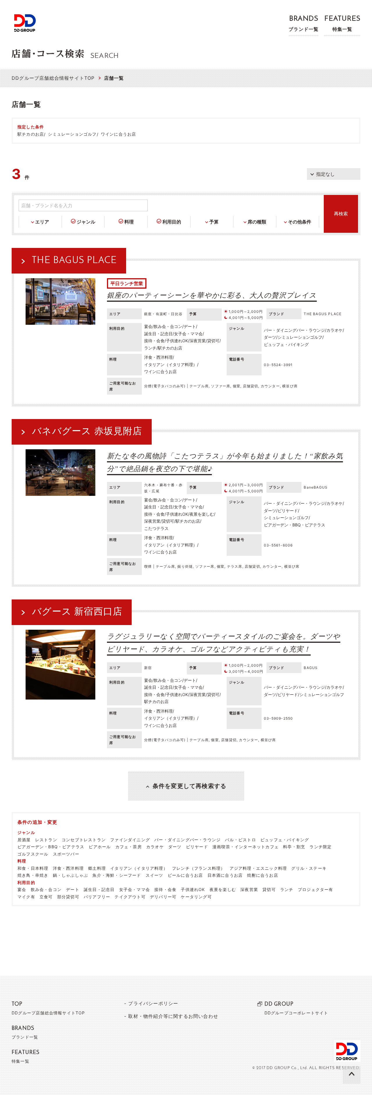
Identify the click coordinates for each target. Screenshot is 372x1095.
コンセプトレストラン (84, 839)
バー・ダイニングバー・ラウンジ (187, 839)
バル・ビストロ (240, 839)
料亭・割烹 (294, 846)
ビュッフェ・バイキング (284, 839)
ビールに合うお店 (185, 875)
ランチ (287, 889)
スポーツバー (66, 853)
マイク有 (26, 896)
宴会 (21, 889)
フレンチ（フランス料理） (198, 868)
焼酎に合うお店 (262, 875)
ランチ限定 (321, 846)
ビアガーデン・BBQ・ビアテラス (50, 846)
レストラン (46, 839)
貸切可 (269, 889)
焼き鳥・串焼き (32, 875)
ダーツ (175, 846)
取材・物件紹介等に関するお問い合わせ (173, 1016)
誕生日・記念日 (99, 889)
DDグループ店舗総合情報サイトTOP (53, 78)
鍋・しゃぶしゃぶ (70, 875)
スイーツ (154, 875)
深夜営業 (249, 889)
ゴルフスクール (32, 853)
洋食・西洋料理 (68, 868)
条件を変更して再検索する (189, 785)
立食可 (46, 896)
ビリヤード (197, 846)
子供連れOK (193, 889)
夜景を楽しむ (223, 889)
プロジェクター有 (315, 889)
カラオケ (155, 846)
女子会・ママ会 (134, 889)
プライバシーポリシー (153, 1003)
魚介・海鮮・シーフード (116, 875)
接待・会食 (165, 889)
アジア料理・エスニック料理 (258, 868)
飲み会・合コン (46, 889)
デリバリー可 (163, 896)
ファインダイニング (130, 839)
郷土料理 (97, 868)
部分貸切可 (68, 896)
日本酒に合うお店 (225, 875)
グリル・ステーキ (309, 868)
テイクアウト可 (130, 896)
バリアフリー (97, 896)
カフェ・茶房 (128, 846)
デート (72, 889)
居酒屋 (24, 839)
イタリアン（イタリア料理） (139, 868)
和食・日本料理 (32, 868)
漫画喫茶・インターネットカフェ (245, 846)
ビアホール (100, 846)
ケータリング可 (196, 896)
